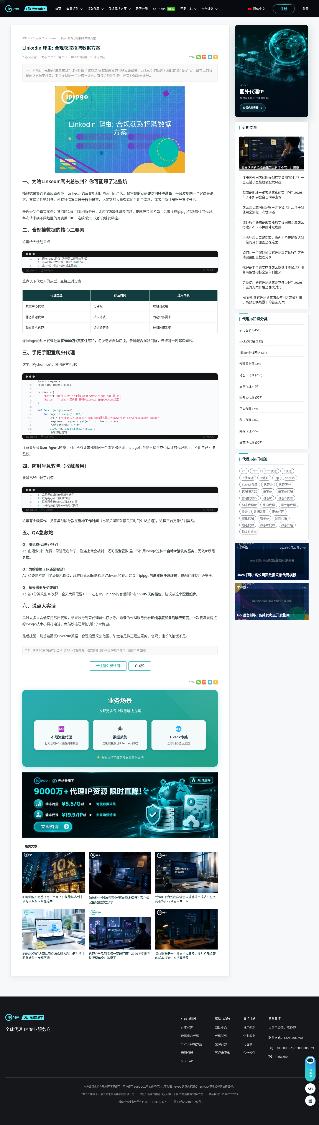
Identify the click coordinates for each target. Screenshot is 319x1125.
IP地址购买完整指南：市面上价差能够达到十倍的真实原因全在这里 (273, 239)
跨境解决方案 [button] (118, 9)
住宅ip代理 (285, 491)
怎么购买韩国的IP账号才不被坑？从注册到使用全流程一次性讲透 (273, 209)
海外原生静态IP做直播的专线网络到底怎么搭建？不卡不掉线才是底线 (273, 224)
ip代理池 (248, 478)
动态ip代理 (285, 498)
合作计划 (249, 1018)
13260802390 (293, 1038)
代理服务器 (247, 364)
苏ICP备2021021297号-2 (188, 1102)
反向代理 (245, 386)
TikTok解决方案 (191, 1044)
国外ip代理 (246, 398)
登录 (306, 9)
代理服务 (285, 484)
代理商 (247, 1044)
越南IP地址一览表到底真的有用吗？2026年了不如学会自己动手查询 (272, 194)
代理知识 (221, 1036)
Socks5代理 (250, 484)
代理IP (268, 484)
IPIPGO (27, 38)
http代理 (271, 471)
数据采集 (260, 511)
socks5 (290, 478)
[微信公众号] (310, 1088)
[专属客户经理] (310, 1100)
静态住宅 (287, 525)
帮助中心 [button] (186, 9)
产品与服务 (188, 1018)
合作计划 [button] (207, 9)
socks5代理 (247, 341)
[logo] (13, 8)
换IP (245, 511)
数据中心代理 (190, 1036)
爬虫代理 (245, 420)
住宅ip (267, 491)
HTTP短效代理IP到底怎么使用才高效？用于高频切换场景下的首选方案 (272, 299)
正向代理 (245, 409)
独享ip (264, 518)
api (244, 471)
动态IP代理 (246, 375)
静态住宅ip (249, 532)
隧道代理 (248, 525)
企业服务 (249, 1036)
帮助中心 (221, 1027)
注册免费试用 (109, 665)
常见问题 (221, 1044)
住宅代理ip (249, 498)
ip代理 (40, 38)
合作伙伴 (249, 1052)
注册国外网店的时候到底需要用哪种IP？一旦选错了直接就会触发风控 (273, 179)
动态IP (267, 498)
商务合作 (274, 1018)
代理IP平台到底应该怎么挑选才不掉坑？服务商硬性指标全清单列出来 (273, 269)
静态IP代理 (246, 442)
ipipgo (33, 57)
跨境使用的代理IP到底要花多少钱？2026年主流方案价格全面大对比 (272, 284)
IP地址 (264, 478)
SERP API (187, 1061)
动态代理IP (249, 505)
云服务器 (187, 1052)
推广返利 (249, 1027)
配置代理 (281, 518)
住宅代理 (187, 1027)
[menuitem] (58, 8)
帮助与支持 (222, 1018)
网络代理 (245, 431)
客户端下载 (222, 1052)
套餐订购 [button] (72, 9)
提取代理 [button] (93, 9)
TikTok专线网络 (249, 353)
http (255, 471)
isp (277, 478)
